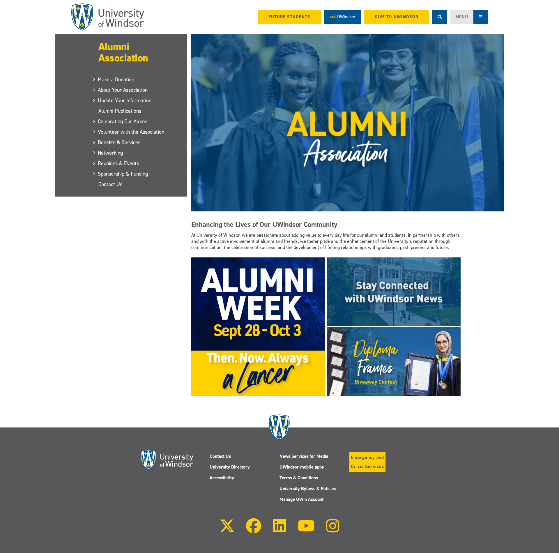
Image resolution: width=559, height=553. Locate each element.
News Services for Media (304, 456)
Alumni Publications (119, 110)
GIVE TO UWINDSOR (396, 17)
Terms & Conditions (299, 478)
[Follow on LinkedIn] (279, 530)
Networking (110, 152)
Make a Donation (116, 79)
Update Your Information (124, 100)
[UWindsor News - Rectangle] (394, 291)
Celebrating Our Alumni (123, 121)
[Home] (107, 17)
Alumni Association (123, 52)
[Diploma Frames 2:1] (394, 361)
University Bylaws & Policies (308, 488)
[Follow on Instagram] (333, 530)
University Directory (230, 467)
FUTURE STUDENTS (289, 17)
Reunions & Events (118, 163)
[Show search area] (439, 17)
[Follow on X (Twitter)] (227, 530)
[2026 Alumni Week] (258, 326)
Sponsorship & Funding (123, 173)
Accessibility (222, 478)
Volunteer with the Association (131, 131)
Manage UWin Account (301, 499)
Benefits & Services (119, 142)
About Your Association (123, 89)
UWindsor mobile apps (302, 467)
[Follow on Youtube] (306, 530)
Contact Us (110, 184)
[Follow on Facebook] (253, 530)
